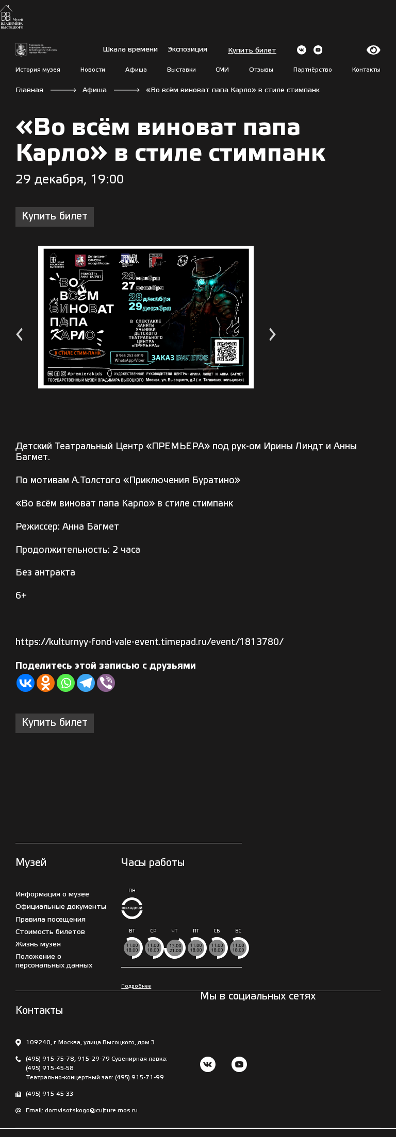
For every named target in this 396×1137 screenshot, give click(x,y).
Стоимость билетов (50, 932)
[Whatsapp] (66, 683)
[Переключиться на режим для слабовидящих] (374, 50)
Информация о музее (52, 894)
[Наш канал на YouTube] (239, 1066)
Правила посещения (50, 920)
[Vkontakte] (25, 683)
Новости (92, 70)
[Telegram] (86, 683)
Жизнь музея (38, 944)
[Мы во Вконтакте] (208, 1066)
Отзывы (261, 70)
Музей (30, 863)
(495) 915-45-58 (50, 1068)
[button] (19, 336)
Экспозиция (187, 49)
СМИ (222, 70)
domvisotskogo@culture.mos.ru (91, 1110)
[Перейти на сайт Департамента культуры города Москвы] (36, 50)
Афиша (136, 70)
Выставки (181, 70)
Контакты (366, 70)
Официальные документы (60, 907)
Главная (29, 90)
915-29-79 (93, 1059)
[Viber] (106, 683)
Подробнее (136, 986)
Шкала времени (130, 49)
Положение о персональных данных (53, 961)
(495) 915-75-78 (50, 1059)
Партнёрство (312, 70)
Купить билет (252, 50)
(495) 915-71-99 (139, 1077)
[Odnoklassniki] (46, 683)
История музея (37, 70)
